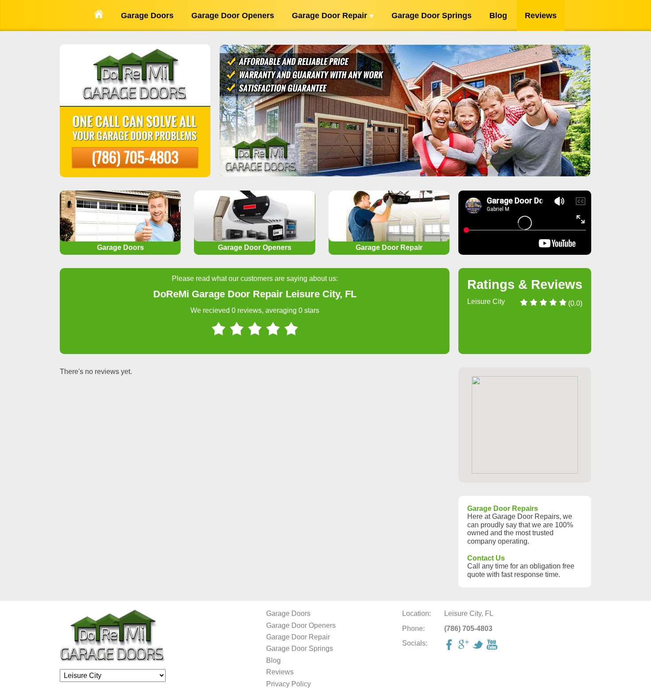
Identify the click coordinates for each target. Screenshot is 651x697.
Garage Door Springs (431, 15)
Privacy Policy (288, 684)
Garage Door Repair (330, 15)
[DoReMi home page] (113, 660)
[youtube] (493, 645)
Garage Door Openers (232, 15)
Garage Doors (147, 15)
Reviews (541, 15)
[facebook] (450, 645)
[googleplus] (464, 645)
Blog (498, 15)
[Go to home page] (98, 15)
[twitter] (479, 645)
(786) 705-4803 (135, 156)
